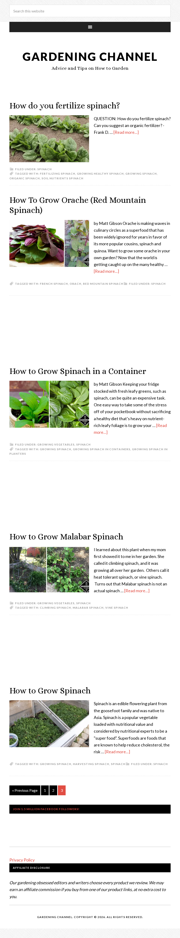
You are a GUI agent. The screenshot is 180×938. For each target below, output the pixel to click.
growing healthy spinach (100, 173)
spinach (118, 764)
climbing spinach (55, 607)
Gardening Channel (90, 56)
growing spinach (141, 173)
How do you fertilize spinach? (64, 105)
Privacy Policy (22, 859)
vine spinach (116, 607)
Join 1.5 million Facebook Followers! (46, 809)
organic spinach (24, 178)
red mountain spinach (103, 283)
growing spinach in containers (101, 449)
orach (75, 283)
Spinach (44, 169)
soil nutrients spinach (62, 178)
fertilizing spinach (57, 173)
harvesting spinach (91, 764)
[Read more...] (126, 132)
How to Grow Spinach (50, 690)
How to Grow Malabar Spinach (66, 536)
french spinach (54, 283)
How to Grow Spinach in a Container (77, 371)
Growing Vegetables (56, 444)
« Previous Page (25, 790)
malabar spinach (88, 607)
